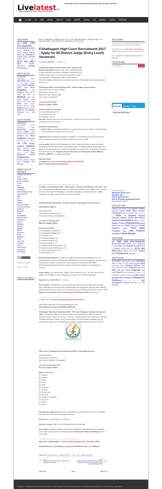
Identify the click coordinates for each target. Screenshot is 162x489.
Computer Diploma (28, 52)
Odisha (19, 230)
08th (18, 43)
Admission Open (26, 127)
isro (34, 94)
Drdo (26, 136)
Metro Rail (31, 97)
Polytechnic (23, 157)
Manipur (19, 222)
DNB (23, 54)
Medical (86, 19)
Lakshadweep (21, 215)
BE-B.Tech (27, 50)
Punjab (19, 234)
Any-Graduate (24, 45)
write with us (118, 486)
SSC (26, 110)
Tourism (28, 112)
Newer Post (42, 471)
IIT (34, 92)
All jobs (28, 19)
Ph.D (19, 68)
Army (26, 83)
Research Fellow (29, 108)
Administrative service (26, 79)
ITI (22, 57)
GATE (113, 272)
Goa (18, 198)
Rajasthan (20, 237)
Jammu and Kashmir (23, 207)
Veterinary (24, 68)
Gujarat (19, 200)
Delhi (18, 196)
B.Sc (29, 48)
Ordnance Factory (22, 152)
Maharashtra (21, 220)
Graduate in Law (64, 455)
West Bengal (21, 252)
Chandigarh (20, 187)
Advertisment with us (96, 486)
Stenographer (117, 283)
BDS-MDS (19, 50)
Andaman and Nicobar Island (121, 209)
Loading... (115, 110)
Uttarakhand (21, 250)
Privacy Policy (108, 486)
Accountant (21, 77)
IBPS (27, 92)
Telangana (20, 243)
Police (68, 19)
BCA (33, 48)
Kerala (19, 213)
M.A (28, 56)
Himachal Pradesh (23, 204)
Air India (20, 83)
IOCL (29, 94)
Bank (42, 19)
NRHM (19, 103)
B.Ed (24, 48)
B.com (19, 48)
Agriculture (21, 81)
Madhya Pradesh (22, 217)
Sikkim (19, 239)
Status (134, 106)
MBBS (32, 61)
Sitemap (73, 486)
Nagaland (20, 228)
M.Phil (33, 59)
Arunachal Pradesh (23, 181)
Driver (32, 87)
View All (121, 110)
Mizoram (20, 226)
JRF (18, 143)
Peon (33, 152)
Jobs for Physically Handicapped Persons (126, 199)
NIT (33, 101)
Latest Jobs (117, 106)
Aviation (32, 83)
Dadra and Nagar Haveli (24, 192)
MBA (26, 61)
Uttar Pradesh (21, 247)
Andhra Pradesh (22, 179)
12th (32, 43)
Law (94, 19)
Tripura (19, 245)
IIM (31, 92)
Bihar (18, 185)
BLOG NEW (126, 106)
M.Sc (19, 61)
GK (36, 19)
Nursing (32, 66)
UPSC (19, 114)
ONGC (26, 103)
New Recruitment (87, 455)
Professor (123, 19)
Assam (19, 183)
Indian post (21, 94)
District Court (22, 87)
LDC (25, 143)
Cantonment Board (118, 265)
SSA (22, 110)
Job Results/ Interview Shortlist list (76, 3)
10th (25, 43)
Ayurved (19, 85)
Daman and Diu (22, 194)
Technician (20, 112)
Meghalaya (20, 224)
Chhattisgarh (21, 190)
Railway (77, 19)
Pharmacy (21, 155)
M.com (32, 57)
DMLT (19, 55)
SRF (19, 110)
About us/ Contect (83, 486)
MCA (19, 64)
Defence (50, 19)
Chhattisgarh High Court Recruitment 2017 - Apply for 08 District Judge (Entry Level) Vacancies (72, 53)
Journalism (130, 275)
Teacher (112, 19)
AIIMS (28, 81)
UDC (33, 112)
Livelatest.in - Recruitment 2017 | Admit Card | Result (34, 486)
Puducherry (20, 232)
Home (20, 20)
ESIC (33, 90)
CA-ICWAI (115, 246)
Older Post (103, 471)
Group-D (59, 19)
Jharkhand (20, 209)
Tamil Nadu (20, 241)
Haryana (19, 202)
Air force (32, 81)
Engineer (102, 19)
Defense (31, 85)
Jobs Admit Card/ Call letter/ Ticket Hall (103, 3)
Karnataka (20, 211)
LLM (25, 57)
